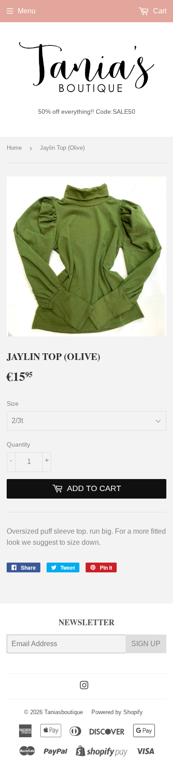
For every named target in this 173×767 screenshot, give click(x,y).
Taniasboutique (63, 712)
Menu (26, 11)
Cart (158, 11)
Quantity (18, 444)
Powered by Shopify (117, 712)
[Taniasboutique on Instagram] (84, 686)
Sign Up (146, 643)
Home (14, 147)
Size (13, 403)
